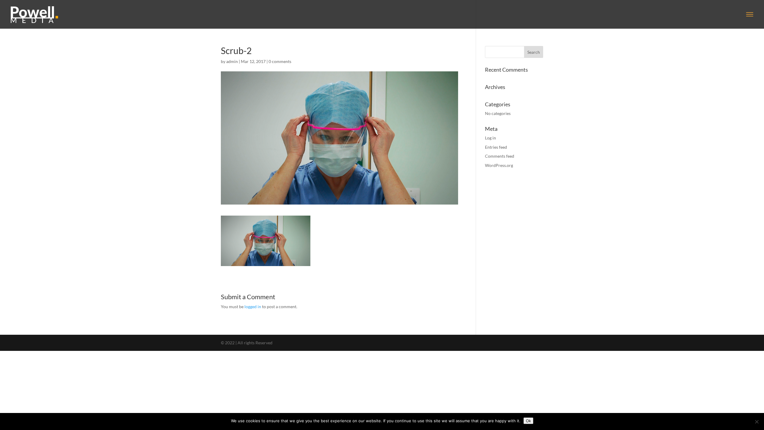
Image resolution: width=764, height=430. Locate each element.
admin (232, 61)
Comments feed (499, 156)
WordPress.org (499, 165)
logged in (252, 306)
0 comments (280, 61)
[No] (757, 422)
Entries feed (496, 147)
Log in (490, 137)
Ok (528, 420)
